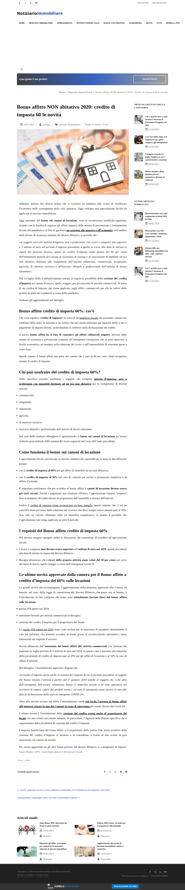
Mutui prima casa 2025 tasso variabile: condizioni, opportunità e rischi (156, 233)
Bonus (20, 760)
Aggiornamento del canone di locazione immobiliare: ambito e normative (110, 846)
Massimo (105, 836)
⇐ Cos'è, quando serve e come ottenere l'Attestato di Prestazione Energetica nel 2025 (63, 790)
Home (62, 92)
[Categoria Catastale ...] (138, 157)
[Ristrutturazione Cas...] (138, 216)
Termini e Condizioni (25, 875)
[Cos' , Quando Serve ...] (138, 119)
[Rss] (30, 3)
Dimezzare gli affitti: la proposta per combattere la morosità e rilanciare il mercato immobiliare (53, 846)
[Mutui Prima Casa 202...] (138, 233)
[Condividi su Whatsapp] (110, 772)
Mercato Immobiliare (80, 92)
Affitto (27, 760)
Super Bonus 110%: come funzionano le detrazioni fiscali (50, 751)
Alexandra (105, 859)
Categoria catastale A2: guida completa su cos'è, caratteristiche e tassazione (156, 157)
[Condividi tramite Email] (126, 772)
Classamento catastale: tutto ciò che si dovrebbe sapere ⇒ (48, 797)
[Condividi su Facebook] (104, 772)
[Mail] (36, 3)
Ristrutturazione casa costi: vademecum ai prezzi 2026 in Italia (156, 216)
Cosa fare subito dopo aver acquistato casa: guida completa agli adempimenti (156, 140)
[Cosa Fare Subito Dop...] (138, 139)
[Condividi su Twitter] (115, 772)
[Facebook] (19, 3)
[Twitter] (25, 3)
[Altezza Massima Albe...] (138, 174)
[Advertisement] (92, 47)
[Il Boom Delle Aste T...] (138, 251)
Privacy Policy (42, 875)
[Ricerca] (21, 69)
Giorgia (46, 124)
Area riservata (159, 3)
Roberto (47, 836)
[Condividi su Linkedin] (121, 772)
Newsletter (143, 3)
